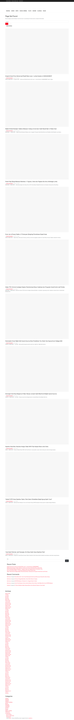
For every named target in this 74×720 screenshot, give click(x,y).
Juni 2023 (7, 627)
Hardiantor (9, 585)
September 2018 (8, 683)
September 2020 (8, 654)
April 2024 (7, 615)
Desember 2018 (8, 680)
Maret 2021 (7, 647)
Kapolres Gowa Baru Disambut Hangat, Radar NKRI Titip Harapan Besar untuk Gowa (26, 446)
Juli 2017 (6, 692)
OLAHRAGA (7, 705)
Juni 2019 (7, 672)
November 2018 (8, 681)
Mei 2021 (7, 644)
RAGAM (6, 709)
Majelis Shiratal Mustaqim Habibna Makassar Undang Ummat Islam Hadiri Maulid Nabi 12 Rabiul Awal (31, 129)
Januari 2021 (7, 649)
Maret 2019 (7, 676)
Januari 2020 (7, 664)
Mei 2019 (7, 673)
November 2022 (8, 636)
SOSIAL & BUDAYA (8, 710)
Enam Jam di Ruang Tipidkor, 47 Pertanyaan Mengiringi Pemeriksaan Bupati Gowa (26, 234)
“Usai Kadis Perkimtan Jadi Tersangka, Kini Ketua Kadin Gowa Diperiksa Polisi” (25, 552)
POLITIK (6, 708)
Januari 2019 (7, 678)
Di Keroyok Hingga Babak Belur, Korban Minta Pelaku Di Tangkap (26, 578)
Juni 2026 (7, 595)
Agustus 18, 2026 (16, 130)
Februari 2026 (7, 600)
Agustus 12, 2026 (16, 236)
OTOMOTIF (7, 707)
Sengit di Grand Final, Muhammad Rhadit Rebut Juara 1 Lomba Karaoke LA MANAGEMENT (28, 76)
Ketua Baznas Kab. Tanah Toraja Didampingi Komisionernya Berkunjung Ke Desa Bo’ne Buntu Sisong (32, 576)
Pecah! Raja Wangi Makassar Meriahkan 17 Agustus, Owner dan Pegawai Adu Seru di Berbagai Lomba (31, 181)
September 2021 (8, 639)
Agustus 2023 (7, 625)
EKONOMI (7, 699)
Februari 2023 (7, 632)
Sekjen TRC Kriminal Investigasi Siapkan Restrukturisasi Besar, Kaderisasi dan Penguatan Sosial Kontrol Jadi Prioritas (35, 287)
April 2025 (7, 613)
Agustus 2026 (7, 593)
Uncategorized (7, 713)
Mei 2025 (7, 611)
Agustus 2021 (7, 641)
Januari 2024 (7, 619)
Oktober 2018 (7, 682)
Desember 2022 (8, 634)
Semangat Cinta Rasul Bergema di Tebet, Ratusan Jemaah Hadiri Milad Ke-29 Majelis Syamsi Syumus (31, 394)
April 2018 (7, 689)
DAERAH (6, 698)
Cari (7, 559)
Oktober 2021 (7, 638)
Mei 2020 (7, 659)
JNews (10, 718)
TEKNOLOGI (7, 711)
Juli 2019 (6, 671)
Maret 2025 (7, 614)
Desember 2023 (8, 620)
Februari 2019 (7, 677)
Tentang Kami (21, 0)
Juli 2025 (6, 609)
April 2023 (7, 630)
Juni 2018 (7, 687)
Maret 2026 (7, 599)
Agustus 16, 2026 (16, 183)
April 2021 (7, 645)
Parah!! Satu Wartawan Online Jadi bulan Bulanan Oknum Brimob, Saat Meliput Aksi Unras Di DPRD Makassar (34, 583)
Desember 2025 (8, 603)
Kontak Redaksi (8, 0)
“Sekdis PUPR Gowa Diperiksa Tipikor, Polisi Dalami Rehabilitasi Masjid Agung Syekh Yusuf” (28, 499)
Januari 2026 (7, 602)
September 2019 (8, 669)
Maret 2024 (7, 616)
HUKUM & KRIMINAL (9, 702)
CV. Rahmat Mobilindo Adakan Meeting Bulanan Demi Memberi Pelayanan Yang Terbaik (29, 585)
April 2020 (7, 660)
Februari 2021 (7, 648)
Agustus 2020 (7, 655)
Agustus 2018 (7, 684)
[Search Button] (6, 24)
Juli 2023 (6, 626)
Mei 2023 (7, 628)
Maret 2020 (7, 661)
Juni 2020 (7, 658)
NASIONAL (7, 704)
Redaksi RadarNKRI (9, 130)
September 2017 (8, 691)
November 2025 (8, 604)
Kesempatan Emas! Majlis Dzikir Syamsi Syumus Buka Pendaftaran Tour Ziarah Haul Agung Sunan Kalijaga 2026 (33, 341)
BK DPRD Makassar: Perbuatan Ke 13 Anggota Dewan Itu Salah (26, 581)
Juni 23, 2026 (15, 501)
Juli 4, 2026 (15, 395)
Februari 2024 (7, 617)
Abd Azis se (9, 576)
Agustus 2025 (7, 608)
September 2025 (8, 606)
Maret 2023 (7, 631)
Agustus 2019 (7, 670)
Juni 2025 (7, 610)
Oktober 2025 (7, 605)
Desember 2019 (8, 665)
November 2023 (8, 621)
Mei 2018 (7, 688)
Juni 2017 (7, 693)
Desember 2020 (8, 650)
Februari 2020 (7, 662)
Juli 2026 (6, 594)
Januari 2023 (7, 633)
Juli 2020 (6, 656)
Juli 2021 (6, 642)
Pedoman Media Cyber (14, 0)
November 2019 (8, 666)
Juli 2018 (6, 686)
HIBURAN (7, 701)
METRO (6, 703)
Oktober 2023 (7, 622)
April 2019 (7, 675)
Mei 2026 (7, 597)
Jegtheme (30, 718)
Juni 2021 (7, 643)
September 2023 (8, 623)
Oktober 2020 (7, 653)
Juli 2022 (6, 637)
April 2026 (7, 598)
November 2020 (8, 652)
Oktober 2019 (7, 667)
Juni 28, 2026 (15, 448)
